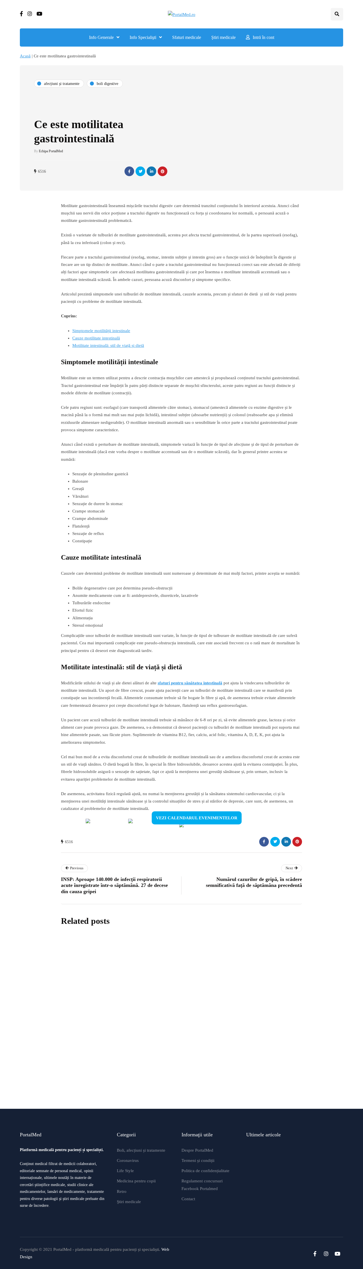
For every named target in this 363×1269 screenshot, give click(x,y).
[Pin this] (162, 171)
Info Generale (101, 37)
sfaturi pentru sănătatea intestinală (190, 683)
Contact (188, 1199)
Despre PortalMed (197, 1150)
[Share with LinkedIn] (151, 171)
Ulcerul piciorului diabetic (167, 1034)
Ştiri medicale (223, 37)
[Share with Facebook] (129, 171)
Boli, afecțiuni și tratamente (141, 1150)
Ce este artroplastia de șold (168, 1089)
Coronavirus (128, 1160)
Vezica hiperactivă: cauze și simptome (182, 979)
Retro (121, 1191)
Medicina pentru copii (136, 1181)
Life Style (125, 1170)
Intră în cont (263, 37)
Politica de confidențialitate (205, 1170)
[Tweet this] (140, 171)
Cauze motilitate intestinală (96, 338)
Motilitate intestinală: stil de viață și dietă (108, 345)
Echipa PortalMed (51, 151)
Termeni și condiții (198, 1160)
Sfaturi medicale (186, 37)
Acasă (25, 56)
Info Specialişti (143, 37)
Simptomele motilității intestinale (101, 330)
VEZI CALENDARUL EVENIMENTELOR (196, 818)
